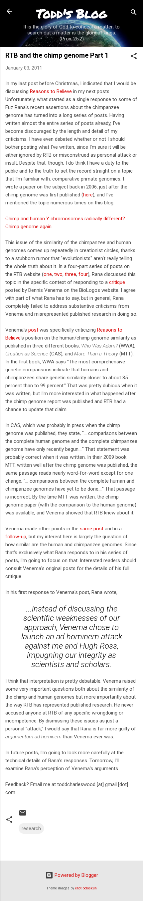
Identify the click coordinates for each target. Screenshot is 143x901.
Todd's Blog (71, 13)
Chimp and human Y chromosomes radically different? (65, 219)
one (48, 274)
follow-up (15, 537)
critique (117, 282)
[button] (134, 57)
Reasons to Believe (51, 91)
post (33, 330)
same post (91, 529)
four (83, 274)
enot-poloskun (86, 888)
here (88, 195)
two (58, 274)
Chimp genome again (28, 227)
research (31, 828)
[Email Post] (23, 815)
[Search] (134, 13)
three (70, 274)
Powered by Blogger (75, 875)
